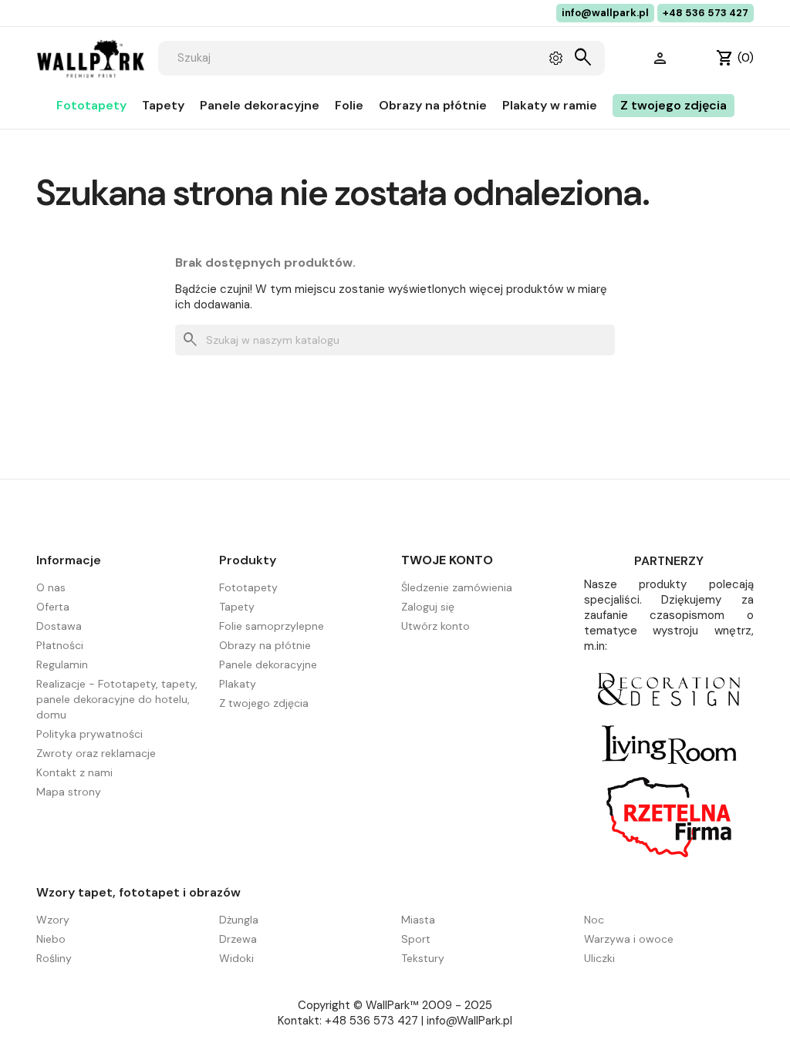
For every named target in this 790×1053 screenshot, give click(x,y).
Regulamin (62, 664)
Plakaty (237, 684)
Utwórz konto (435, 626)
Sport (415, 939)
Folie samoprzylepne (271, 626)
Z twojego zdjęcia (673, 105)
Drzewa (238, 939)
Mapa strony (68, 792)
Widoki (236, 958)
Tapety (163, 105)
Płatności (59, 645)
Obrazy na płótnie (433, 105)
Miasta (418, 920)
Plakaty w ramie (549, 105)
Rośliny (54, 958)
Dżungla (238, 920)
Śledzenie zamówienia (456, 587)
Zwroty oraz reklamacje (96, 753)
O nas (51, 587)
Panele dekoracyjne (259, 105)
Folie (349, 105)
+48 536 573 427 (705, 12)
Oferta (52, 607)
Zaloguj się (427, 607)
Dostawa (59, 626)
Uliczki (599, 958)
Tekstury (422, 958)
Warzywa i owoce (629, 939)
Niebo (51, 939)
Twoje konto (447, 560)
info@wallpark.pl (605, 12)
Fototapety (91, 105)
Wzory (52, 920)
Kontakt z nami (74, 772)
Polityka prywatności (89, 734)
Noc (594, 920)
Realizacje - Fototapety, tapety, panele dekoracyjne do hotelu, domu (117, 699)
